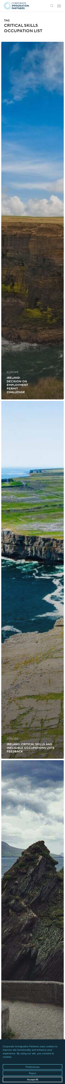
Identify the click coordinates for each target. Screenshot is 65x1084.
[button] (59, 6)
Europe (13, 372)
